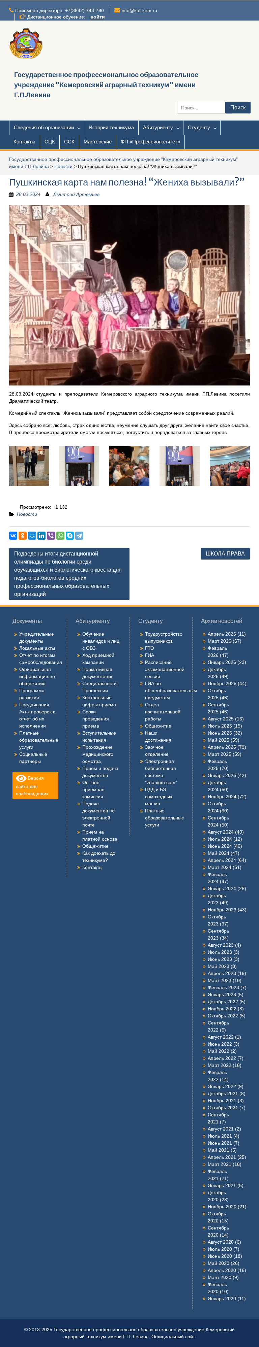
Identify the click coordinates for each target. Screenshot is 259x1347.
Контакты (24, 141)
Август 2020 (221, 1242)
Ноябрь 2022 (222, 1008)
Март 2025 (219, 754)
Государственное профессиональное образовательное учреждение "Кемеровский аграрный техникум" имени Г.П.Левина (106, 84)
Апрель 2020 (222, 1270)
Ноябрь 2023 (222, 909)
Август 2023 (221, 945)
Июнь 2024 (220, 846)
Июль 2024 (220, 839)
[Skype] (70, 536)
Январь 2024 (222, 888)
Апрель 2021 (222, 1157)
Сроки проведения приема (95, 719)
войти (97, 17)
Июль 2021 (220, 1136)
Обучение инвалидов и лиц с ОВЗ (100, 641)
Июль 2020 (220, 1249)
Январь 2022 (222, 1086)
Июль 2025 (220, 726)
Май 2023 (218, 966)
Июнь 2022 (220, 1044)
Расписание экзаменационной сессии (164, 669)
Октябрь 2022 (223, 1015)
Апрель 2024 (222, 860)
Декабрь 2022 (223, 1001)
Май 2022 (218, 1051)
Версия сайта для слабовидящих (32, 785)
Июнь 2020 (220, 1256)
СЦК (50, 141)
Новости (63, 166)
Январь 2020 (222, 1298)
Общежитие (95, 846)
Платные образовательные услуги (38, 740)
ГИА (149, 655)
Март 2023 (219, 980)
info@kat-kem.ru (139, 10)
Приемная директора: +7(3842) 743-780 (59, 10)
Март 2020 (219, 1277)
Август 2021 (221, 1129)
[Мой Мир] (32, 536)
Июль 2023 (220, 952)
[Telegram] (79, 536)
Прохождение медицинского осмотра (97, 754)
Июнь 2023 (220, 959)
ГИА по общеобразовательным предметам (171, 690)
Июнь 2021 (220, 1143)
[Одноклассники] (23, 536)
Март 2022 (219, 1065)
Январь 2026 (222, 662)
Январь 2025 (222, 775)
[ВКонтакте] (13, 536)
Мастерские (98, 141)
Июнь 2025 (220, 733)
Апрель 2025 (222, 747)
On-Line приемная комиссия (93, 789)
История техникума (111, 127)
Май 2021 (218, 1150)
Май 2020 (218, 1263)
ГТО (149, 648)
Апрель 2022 (222, 1058)
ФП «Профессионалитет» (150, 141)
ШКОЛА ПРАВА (225, 554)
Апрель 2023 (222, 973)
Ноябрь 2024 (222, 796)
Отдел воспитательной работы (162, 711)
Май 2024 (218, 853)
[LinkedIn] (41, 536)
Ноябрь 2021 (222, 1100)
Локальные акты (37, 648)
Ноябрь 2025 (222, 683)
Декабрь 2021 (223, 1093)
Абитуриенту (158, 127)
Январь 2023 (222, 994)
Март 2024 (219, 867)
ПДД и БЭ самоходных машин (158, 796)
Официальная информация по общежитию (37, 676)
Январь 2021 (222, 1185)
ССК (69, 141)
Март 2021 (219, 1164)
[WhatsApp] (60, 536)
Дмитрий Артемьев (76, 194)
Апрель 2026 (222, 634)
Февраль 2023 (223, 987)
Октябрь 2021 (223, 1107)
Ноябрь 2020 (222, 1206)
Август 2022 (221, 1037)
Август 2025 (221, 718)
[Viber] (51, 536)
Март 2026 (219, 641)
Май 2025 (218, 740)
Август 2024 (221, 832)
